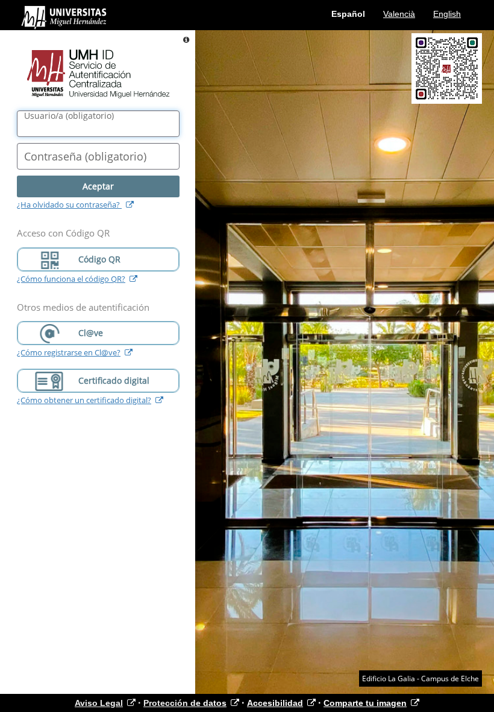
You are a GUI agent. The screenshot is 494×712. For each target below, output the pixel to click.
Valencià (399, 14)
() (69, 116)
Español (348, 14)
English (447, 14)
